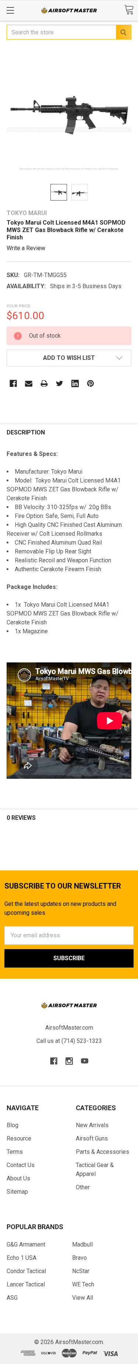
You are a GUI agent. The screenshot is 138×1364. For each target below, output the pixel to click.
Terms (15, 1151)
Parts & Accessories (102, 1151)
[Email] (28, 383)
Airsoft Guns (92, 1138)
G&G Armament (26, 1244)
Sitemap (17, 1191)
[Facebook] (13, 383)
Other (83, 1187)
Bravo (79, 1257)
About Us (18, 1178)
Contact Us (21, 1165)
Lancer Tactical (26, 1284)
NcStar (80, 1271)
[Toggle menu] (10, 10)
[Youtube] (84, 1061)
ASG (12, 1297)
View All (82, 1297)
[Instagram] (69, 1061)
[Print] (44, 383)
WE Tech (83, 1284)
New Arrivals (92, 1125)
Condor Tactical (26, 1271)
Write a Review (26, 248)
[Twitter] (59, 383)
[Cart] (129, 9)
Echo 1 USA (21, 1257)
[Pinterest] (90, 383)
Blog (12, 1125)
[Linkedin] (75, 383)
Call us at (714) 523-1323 (69, 1040)
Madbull (82, 1244)
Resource (19, 1138)
